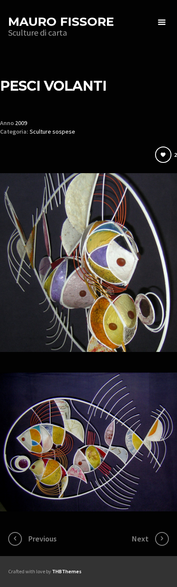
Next (140, 539)
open (162, 22)
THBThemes (67, 571)
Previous (42, 539)
